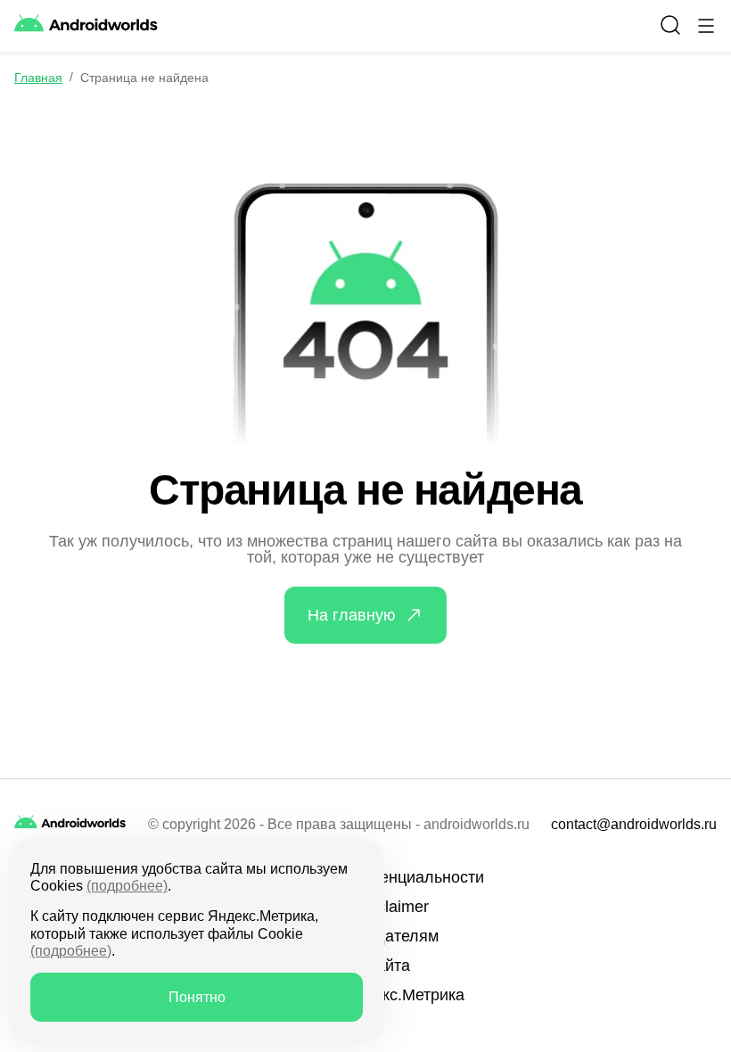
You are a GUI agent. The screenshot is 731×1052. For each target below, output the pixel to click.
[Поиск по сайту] (670, 25)
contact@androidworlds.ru (634, 825)
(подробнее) (127, 885)
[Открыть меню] (706, 26)
